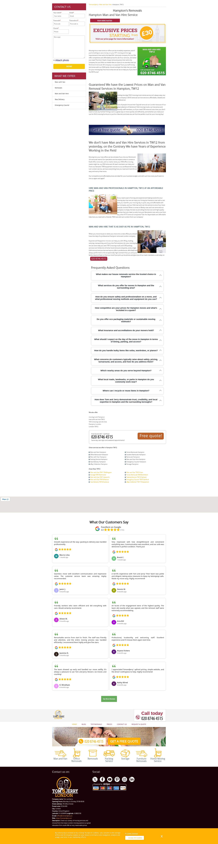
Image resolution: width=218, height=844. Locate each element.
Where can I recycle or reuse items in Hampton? (126, 391)
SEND (69, 66)
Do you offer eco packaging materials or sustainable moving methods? (126, 320)
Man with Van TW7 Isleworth (99, 477)
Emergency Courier (62, 105)
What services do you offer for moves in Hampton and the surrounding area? (126, 286)
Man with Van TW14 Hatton (99, 480)
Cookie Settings (132, 833)
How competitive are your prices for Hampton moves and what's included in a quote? (126, 309)
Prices (109, 724)
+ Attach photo (61, 60)
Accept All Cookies (135, 838)
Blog (84, 724)
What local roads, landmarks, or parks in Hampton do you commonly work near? (126, 380)
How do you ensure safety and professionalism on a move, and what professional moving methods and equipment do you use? (126, 298)
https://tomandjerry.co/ (64, 818)
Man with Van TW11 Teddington (101, 472)
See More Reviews (109, 699)
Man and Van (60, 758)
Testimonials (96, 724)
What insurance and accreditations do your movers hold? (126, 330)
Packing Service (109, 759)
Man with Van (60, 82)
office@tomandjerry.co (64, 816)
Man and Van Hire (62, 93)
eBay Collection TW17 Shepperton (137, 482)
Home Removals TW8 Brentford (137, 475)
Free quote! (151, 435)
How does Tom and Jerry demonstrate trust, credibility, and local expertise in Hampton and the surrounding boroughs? (126, 400)
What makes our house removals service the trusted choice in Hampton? (126, 275)
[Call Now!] (102, 438)
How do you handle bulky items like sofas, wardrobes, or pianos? (126, 350)
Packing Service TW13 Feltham (136, 477)
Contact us (122, 724)
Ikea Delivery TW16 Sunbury (99, 482)
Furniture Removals (141, 759)
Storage (125, 758)
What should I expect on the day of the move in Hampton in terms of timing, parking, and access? (126, 340)
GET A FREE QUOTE (124, 741)
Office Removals (76, 759)
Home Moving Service (157, 759)
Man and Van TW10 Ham (134, 472)
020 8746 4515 (98, 258)
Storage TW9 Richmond (98, 475)
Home (74, 724)
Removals (58, 88)
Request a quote (139, 724)
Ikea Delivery (59, 99)
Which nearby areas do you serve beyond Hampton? (125, 370)
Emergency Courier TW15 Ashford (137, 480)
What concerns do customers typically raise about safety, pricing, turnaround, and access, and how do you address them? (126, 360)
